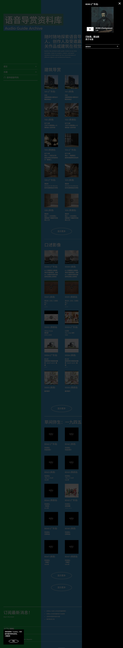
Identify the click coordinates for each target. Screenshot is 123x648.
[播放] (102, 20)
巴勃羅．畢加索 (92, 37)
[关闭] (119, 3)
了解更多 (7, 636)
